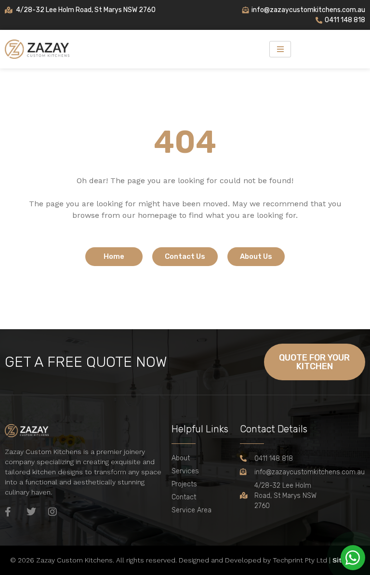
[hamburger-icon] (280, 49)
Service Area (191, 510)
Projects (184, 484)
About (181, 458)
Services (185, 471)
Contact (184, 497)
